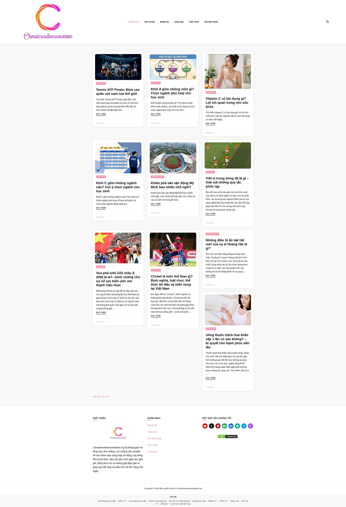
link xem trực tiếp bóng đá (179, 501)
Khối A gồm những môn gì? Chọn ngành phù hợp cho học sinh (172, 93)
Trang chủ (133, 22)
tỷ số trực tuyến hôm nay (180, 504)
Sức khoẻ (149, 22)
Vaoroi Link (234, 501)
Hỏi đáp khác (211, 22)
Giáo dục (179, 22)
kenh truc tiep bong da (157, 501)
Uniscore (164, 504)
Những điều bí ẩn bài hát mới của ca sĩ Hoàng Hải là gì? (226, 244)
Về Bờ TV (223, 501)
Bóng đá (164, 22)
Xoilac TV (122, 501)
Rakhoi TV (212, 501)
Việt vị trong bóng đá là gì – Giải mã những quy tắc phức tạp (227, 182)
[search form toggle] (327, 21)
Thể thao (194, 22)
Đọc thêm (101, 114)
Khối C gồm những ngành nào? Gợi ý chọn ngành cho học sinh (118, 187)
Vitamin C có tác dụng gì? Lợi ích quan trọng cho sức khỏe (227, 102)
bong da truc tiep (199, 501)
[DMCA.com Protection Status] (227, 436)
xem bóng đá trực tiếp (106, 501)
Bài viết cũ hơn (101, 396)
